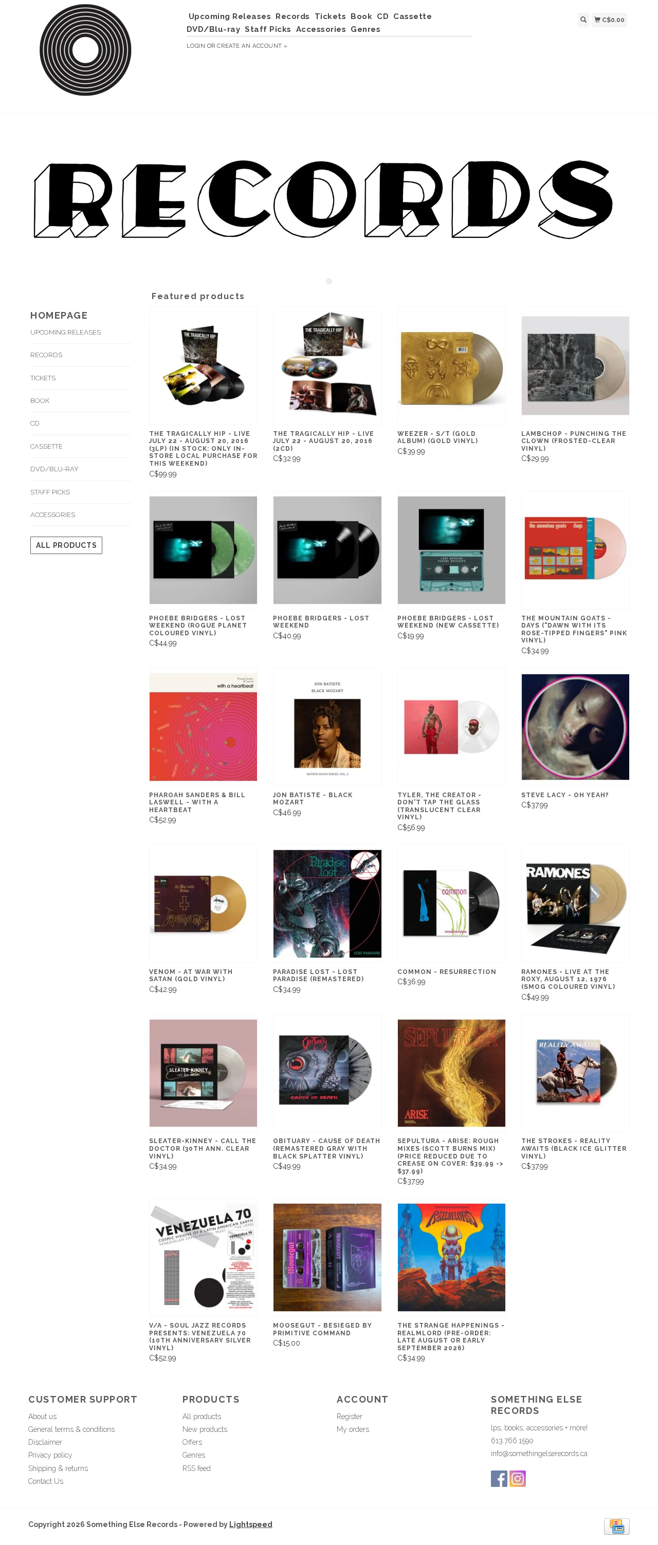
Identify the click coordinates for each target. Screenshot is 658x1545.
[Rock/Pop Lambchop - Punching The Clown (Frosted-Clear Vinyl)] (575, 366)
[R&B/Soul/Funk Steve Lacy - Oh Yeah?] (575, 727)
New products (204, 1429)
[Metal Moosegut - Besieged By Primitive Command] (327, 1257)
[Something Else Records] (103, 55)
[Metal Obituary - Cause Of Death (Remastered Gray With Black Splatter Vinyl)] (327, 1073)
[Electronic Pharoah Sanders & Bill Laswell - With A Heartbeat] (203, 727)
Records (293, 16)
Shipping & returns (58, 1468)
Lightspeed (250, 1524)
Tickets (330, 16)
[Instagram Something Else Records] (517, 1478)
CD (383, 16)
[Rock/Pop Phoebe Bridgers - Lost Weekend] (327, 550)
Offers (192, 1442)
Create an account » (252, 46)
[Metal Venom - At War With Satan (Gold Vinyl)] (203, 904)
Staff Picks (268, 29)
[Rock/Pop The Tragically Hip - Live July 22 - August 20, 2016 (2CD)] (327, 366)
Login (196, 46)
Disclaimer (45, 1442)
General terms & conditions (71, 1429)
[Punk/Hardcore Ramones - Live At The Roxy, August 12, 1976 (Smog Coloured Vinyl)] (575, 904)
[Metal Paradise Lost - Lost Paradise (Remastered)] (327, 904)
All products (66, 545)
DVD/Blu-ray (214, 29)
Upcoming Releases (230, 16)
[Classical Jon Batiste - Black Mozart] (327, 727)
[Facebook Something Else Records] (499, 1478)
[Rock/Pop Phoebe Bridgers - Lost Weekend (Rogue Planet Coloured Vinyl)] (203, 550)
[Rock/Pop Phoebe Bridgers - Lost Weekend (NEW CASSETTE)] (451, 550)
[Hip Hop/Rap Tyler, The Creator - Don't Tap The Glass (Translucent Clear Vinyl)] (451, 727)
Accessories (321, 29)
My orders (353, 1429)
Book (361, 16)
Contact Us (45, 1481)
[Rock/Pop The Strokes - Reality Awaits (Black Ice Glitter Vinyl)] (575, 1073)
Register (349, 1416)
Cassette (412, 16)
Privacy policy (50, 1455)
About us (42, 1416)
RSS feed (196, 1468)
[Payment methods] (617, 1526)
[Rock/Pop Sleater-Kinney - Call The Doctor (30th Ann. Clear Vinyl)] (203, 1073)
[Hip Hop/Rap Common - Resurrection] (451, 904)
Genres (365, 29)
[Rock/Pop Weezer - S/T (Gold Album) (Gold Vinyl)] (451, 366)
